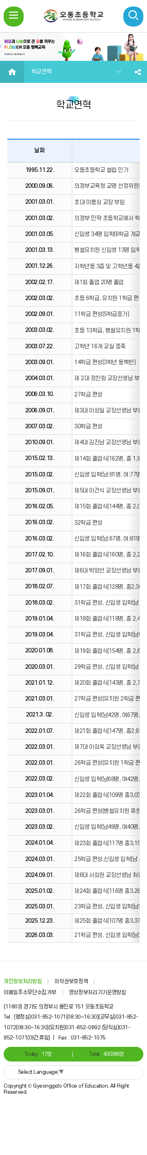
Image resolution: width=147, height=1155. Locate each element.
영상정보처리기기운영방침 (97, 992)
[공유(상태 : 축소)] (138, 72)
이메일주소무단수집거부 (30, 992)
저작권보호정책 (71, 981)
